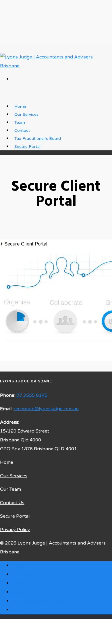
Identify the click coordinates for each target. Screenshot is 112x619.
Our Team (10, 489)
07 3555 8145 (31, 395)
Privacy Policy (15, 529)
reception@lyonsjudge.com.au (46, 409)
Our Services (13, 476)
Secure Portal (27, 146)
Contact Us (12, 503)
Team (17, 583)
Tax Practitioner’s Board (37, 601)
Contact (20, 592)
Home (6, 462)
